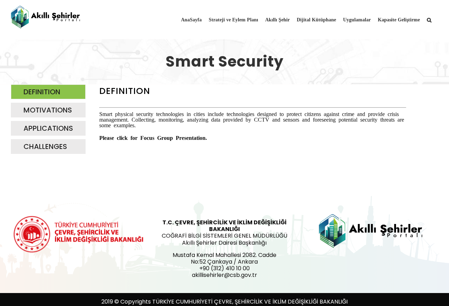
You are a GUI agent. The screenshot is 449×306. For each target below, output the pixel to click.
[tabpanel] (252, 120)
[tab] (48, 91)
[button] (429, 19)
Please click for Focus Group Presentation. (153, 137)
